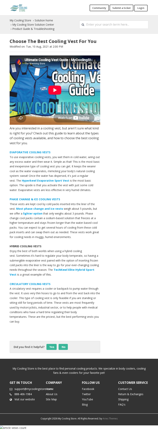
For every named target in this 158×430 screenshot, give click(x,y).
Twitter (86, 394)
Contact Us (125, 389)
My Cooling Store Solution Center (33, 24)
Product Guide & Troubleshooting (33, 29)
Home (50, 389)
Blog (85, 404)
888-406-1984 (23, 394)
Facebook (88, 389)
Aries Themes (110, 418)
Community (99, 8)
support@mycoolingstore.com (33, 389)
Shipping (123, 399)
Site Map (51, 399)
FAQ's (121, 404)
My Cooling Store (20, 20)
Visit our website (24, 399)
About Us (51, 394)
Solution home (44, 20)
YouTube (87, 399)
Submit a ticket (121, 8)
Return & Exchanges (130, 394)
